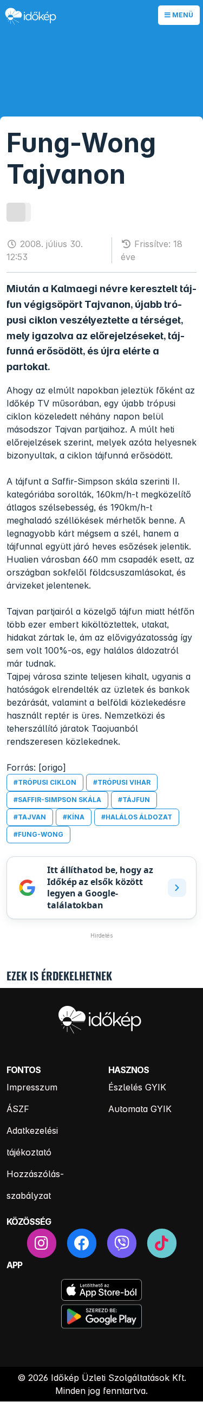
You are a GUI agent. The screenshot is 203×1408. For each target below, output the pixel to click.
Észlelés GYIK (137, 1087)
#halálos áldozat (136, 817)
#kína (73, 817)
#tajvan (30, 817)
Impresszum (31, 1087)
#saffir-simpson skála (57, 800)
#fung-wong (38, 834)
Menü (182, 15)
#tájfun (134, 800)
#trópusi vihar (121, 782)
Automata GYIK (140, 1108)
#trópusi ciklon (45, 782)
